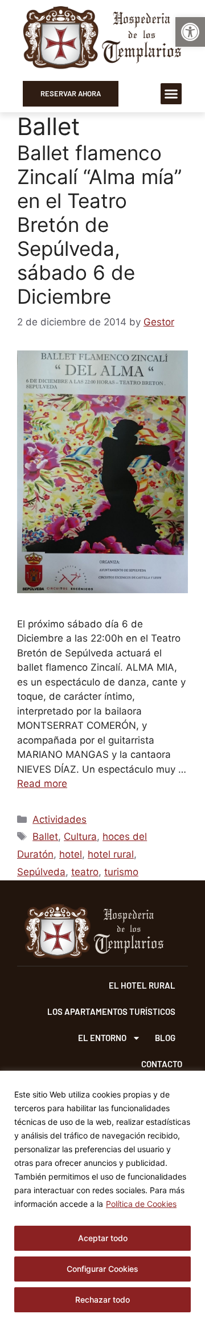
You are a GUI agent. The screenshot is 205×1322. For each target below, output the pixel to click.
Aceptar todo (103, 1238)
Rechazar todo (102, 1299)
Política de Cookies (141, 1204)
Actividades (59, 819)
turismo (121, 872)
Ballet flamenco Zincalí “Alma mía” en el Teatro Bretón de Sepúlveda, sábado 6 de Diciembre (99, 224)
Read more (42, 783)
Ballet (45, 836)
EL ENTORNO (102, 1038)
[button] (190, 32)
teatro (85, 872)
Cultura (80, 836)
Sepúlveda (41, 872)
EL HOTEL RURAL (142, 985)
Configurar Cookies (102, 1269)
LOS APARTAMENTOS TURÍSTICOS (111, 1011)
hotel (70, 854)
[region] (102, 1196)
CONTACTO (161, 1064)
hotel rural (111, 854)
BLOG (165, 1038)
